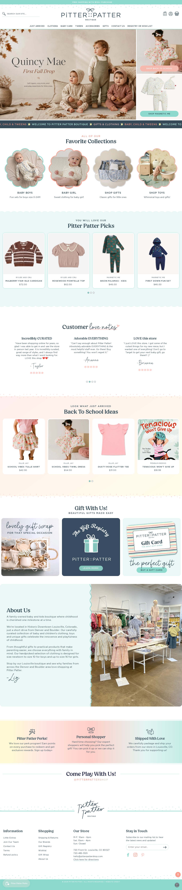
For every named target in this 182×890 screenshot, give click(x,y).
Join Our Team (11, 842)
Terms (6, 850)
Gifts (106, 26)
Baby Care (66, 26)
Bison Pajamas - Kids (113, 281)
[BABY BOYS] (25, 168)
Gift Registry (45, 846)
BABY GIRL (69, 192)
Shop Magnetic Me (159, 114)
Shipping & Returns (48, 838)
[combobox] (22, 14)
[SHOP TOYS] (157, 168)
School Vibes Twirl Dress (68, 467)
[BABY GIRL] (69, 168)
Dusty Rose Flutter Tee (113, 467)
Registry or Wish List (140, 26)
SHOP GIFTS (113, 192)
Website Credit (113, 882)
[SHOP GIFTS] (113, 168)
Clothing (52, 26)
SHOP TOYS (157, 192)
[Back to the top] (178, 874)
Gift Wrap (43, 855)
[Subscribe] (164, 847)
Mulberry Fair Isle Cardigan (23, 281)
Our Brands (44, 842)
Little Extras (9, 838)
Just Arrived (37, 26)
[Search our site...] (4, 14)
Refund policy (10, 855)
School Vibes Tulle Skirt (24, 467)
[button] (177, 14)
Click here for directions (86, 860)
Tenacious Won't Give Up (158, 467)
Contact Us (118, 26)
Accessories (93, 26)
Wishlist (42, 850)
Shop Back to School (159, 68)
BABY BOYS (25, 192)
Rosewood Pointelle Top (68, 281)
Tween (79, 26)
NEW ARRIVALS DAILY (92, 2)
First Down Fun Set (158, 281)
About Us (43, 859)
